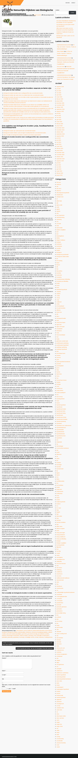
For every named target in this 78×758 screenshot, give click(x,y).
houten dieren (59, 390)
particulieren (59, 611)
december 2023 (60, 152)
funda (57, 339)
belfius (58, 238)
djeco (57, 316)
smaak (36, 637)
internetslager (59, 446)
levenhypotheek (60, 545)
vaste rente (59, 709)
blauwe (58, 264)
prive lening (59, 621)
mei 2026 (58, 92)
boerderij (58, 273)
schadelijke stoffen (29, 637)
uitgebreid (58, 699)
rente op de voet (60, 648)
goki (57, 351)
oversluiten (59, 598)
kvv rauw (58, 508)
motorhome (59, 573)
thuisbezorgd (59, 695)
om (57, 590)
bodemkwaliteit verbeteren (24, 632)
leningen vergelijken (61, 543)
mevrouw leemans (61, 563)
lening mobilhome (60, 536)
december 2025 (60, 103)
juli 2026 (58, 88)
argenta (58, 211)
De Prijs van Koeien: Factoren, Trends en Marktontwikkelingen (66, 47)
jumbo (58, 452)
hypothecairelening (61, 421)
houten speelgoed (60, 392)
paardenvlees (59, 602)
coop (57, 299)
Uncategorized (60, 703)
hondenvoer (59, 388)
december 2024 (60, 127)
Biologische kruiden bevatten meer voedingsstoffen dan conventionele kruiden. (23, 93)
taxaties (58, 691)
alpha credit (59, 205)
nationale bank (60, 580)
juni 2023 (58, 165)
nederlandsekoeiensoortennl (64, 44)
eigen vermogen (60, 326)
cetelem (58, 293)
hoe (57, 378)
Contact (73, 3)
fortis (57, 332)
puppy (57, 625)
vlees (57, 714)
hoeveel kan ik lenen (61, 380)
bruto (57, 287)
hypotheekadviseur (61, 427)
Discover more (61, 66)
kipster (58, 475)
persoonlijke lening (61, 613)
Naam (4, 670)
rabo (57, 629)
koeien (58, 487)
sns (57, 666)
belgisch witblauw (60, 240)
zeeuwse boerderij (61, 742)
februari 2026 (59, 99)
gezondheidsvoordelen (43, 634)
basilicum (29, 630)
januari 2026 (59, 101)
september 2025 (60, 109)
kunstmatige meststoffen (13, 635)
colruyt (58, 297)
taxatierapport (59, 687)
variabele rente (60, 707)
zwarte (58, 747)
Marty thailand (60, 51)
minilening (58, 569)
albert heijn (59, 201)
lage (57, 514)
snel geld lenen (60, 664)
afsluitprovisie (59, 196)
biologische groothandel (62, 254)
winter (57, 732)
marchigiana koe (60, 559)
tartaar (58, 685)
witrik (57, 734)
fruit (57, 337)
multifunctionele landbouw (62, 578)
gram (57, 359)
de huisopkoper (60, 306)
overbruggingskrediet (61, 596)
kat (57, 456)
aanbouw (58, 184)
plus (57, 615)
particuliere (59, 608)
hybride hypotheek (61, 405)
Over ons (68, 3)
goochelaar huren (60, 353)
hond (57, 386)
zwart (57, 744)
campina (58, 291)
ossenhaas (59, 594)
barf (57, 231)
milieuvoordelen (24, 635)
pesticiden (4, 637)
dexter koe (59, 312)
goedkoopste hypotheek (62, 345)
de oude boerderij (60, 308)
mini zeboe (59, 567)
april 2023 (58, 169)
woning (58, 736)
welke (57, 730)
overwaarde (59, 600)
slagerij (58, 660)
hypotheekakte (60, 429)
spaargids (58, 668)
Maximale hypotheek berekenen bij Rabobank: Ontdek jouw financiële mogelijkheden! (65, 62)
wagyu (58, 722)
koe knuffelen (59, 485)
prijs (57, 619)
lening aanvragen (60, 532)
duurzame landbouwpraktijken (14, 634)
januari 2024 (59, 150)
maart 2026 (59, 97)
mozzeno (58, 576)
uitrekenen (59, 701)
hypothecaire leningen (61, 419)
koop (57, 495)
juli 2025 (58, 113)
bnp (57, 269)
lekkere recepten (60, 528)
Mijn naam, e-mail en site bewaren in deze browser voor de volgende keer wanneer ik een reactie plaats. (26, 685)
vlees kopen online (61, 716)
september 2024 (60, 134)
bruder (58, 283)
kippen (58, 473)
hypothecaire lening (61, 417)
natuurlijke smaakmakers (43, 635)
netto (57, 582)
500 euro (58, 182)
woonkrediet (59, 740)
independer (59, 442)
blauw (57, 262)
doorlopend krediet (61, 318)
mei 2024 (58, 142)
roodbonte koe (60, 650)
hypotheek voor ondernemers (63, 425)
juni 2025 (58, 115)
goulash (58, 355)
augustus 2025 (60, 111)
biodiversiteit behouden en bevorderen (42, 630)
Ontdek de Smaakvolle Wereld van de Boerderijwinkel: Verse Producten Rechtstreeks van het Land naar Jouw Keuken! (27, 643)
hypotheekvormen (61, 435)
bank (57, 225)
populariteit (15, 637)
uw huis (58, 705)
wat (57, 728)
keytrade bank (59, 468)
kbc (57, 460)
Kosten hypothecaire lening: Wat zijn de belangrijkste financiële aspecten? (34, 648)
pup (57, 623)
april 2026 (58, 94)
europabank (59, 328)
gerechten (24, 634)
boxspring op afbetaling (62, 281)
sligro (57, 662)
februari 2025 (59, 123)
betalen (58, 250)
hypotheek (59, 423)
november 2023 (60, 154)
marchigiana (59, 557)
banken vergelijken (61, 229)
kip (57, 470)
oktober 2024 (59, 132)
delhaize (58, 310)
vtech (57, 720)
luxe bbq (58, 551)
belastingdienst (60, 236)
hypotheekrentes (60, 433)
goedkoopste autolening (62, 343)
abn (57, 186)
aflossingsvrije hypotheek (62, 192)
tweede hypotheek (61, 697)
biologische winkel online (62, 256)
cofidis (58, 295)
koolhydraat (59, 493)
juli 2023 (58, 162)
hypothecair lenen (60, 411)
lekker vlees (59, 526)
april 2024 (58, 144)
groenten (58, 363)
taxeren (58, 693)
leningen (58, 541)
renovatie (58, 641)
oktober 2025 (59, 107)
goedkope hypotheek (61, 349)
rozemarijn (21, 637)
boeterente (59, 275)
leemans (58, 520)
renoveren (59, 644)
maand (58, 553)
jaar (57, 450)
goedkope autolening (61, 347)
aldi (57, 203)
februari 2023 (59, 173)
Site (3, 679)
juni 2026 (58, 90)
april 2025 (58, 119)
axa (57, 221)
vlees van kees (60, 718)
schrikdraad (59, 656)
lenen (57, 530)
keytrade (58, 466)
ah (57, 198)
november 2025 (60, 105)
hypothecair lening (61, 413)
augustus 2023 (60, 160)
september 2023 (60, 158)
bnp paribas (59, 271)
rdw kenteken (59, 637)
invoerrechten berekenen (62, 448)
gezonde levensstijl (32, 634)
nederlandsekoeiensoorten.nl (14, 14)
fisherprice (59, 330)
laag (57, 510)
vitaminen (41, 637)
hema (57, 376)
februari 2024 (59, 148)
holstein (58, 382)
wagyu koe (59, 724)
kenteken (58, 462)
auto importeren (60, 215)
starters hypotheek (61, 674)
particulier (58, 604)
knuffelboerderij (60, 481)
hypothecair (59, 407)
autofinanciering (60, 217)
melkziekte (59, 561)
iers (57, 440)
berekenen (59, 244)
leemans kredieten (61, 522)
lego (57, 524)
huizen (58, 402)
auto (57, 213)
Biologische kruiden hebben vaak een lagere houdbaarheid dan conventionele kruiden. (25, 132)
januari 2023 (59, 175)
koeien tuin (59, 489)
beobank (58, 242)
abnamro (58, 190)
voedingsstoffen (48, 637)
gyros (57, 367)
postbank (58, 617)
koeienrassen (59, 491)
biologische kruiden (12, 632)
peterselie (10, 637)
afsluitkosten (59, 194)
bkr (57, 258)
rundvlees (58, 652)
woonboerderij (60, 738)
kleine (57, 479)
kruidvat (58, 503)
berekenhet (59, 246)
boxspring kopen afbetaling (63, 279)
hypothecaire (59, 415)
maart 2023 (59, 171)
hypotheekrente (60, 431)
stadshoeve (59, 670)
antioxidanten (19, 630)
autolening (59, 219)
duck (57, 320)
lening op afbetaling (61, 538)
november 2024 (60, 129)
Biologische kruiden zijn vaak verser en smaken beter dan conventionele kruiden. (24, 95)
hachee (58, 372)
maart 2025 (59, 121)
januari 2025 (59, 125)
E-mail (4, 674)
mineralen (30, 635)
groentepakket (59, 365)
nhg (57, 584)
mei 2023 (58, 167)
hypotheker (59, 437)
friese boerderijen (60, 334)
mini (57, 565)
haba (57, 369)
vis (57, 712)
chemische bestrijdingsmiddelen (39, 632)
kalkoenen (58, 454)
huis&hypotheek (60, 398)
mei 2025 (58, 117)
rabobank (58, 631)
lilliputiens (58, 547)
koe (57, 483)
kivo (57, 477)
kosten (58, 499)
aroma (25, 630)
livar (57, 549)
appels (58, 209)
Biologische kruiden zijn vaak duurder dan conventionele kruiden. (20, 130)
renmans (58, 639)
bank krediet (59, 227)
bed (57, 234)
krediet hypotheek (60, 501)
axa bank (58, 223)
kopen (57, 497)
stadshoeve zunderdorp (62, 672)
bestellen (58, 248)
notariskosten (59, 588)
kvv (57, 505)
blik (57, 266)
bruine (57, 285)
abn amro (58, 188)
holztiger (58, 384)
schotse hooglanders (61, 654)
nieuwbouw (59, 586)
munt (35, 635)
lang (57, 518)
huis (57, 394)
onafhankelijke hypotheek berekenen (65, 592)
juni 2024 (58, 140)
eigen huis (58, 324)
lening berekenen (60, 534)
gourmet (58, 357)
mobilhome (59, 571)
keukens (4, 635)
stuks (57, 683)
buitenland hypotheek (61, 289)
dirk (57, 314)
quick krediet (59, 627)
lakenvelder (59, 516)
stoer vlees (59, 681)
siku (57, 658)
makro (58, 555)
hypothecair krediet (61, 409)
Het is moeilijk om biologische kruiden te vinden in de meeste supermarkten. (22, 134)
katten (57, 458)
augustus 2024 (60, 136)
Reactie (4, 658)
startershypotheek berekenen (63, 679)
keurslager (59, 464)
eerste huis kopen (60, 322)
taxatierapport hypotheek (62, 689)
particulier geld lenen (61, 606)
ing (57, 444)
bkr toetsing (59, 260)
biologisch (4, 632)
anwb (57, 207)
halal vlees (59, 374)
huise (57, 400)
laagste (58, 512)
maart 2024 (59, 146)
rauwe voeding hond (61, 633)
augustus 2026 (60, 86)
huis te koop (59, 396)
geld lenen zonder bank (62, 341)
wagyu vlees (59, 726)
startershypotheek (60, 676)
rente (57, 646)
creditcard (58, 301)
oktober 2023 (59, 156)
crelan (57, 304)
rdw (57, 635)
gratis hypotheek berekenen (63, 361)
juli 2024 (58, 138)
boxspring (58, 277)
